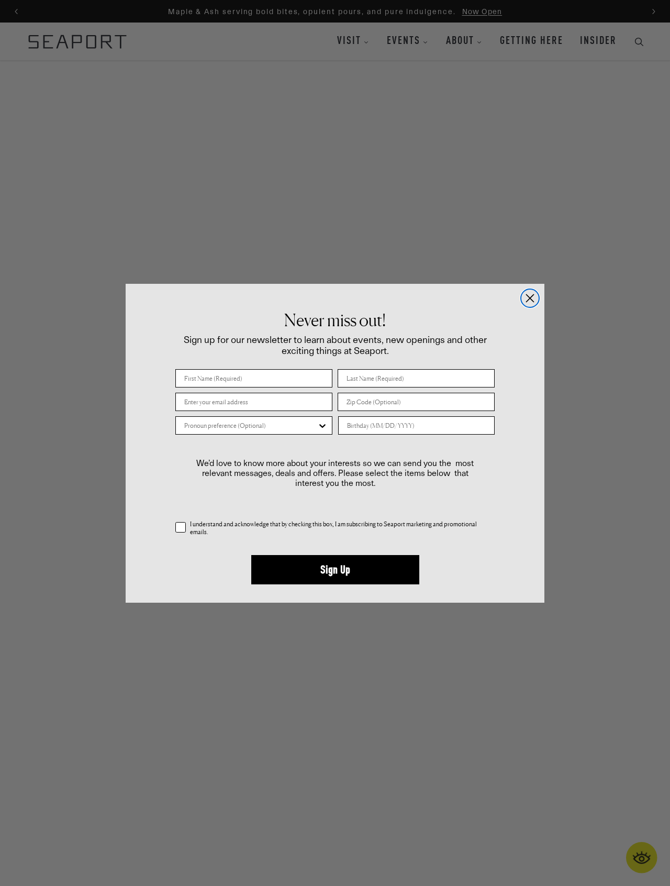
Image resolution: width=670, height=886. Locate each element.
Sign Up (335, 570)
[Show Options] (322, 425)
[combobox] (250, 425)
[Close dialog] (530, 298)
